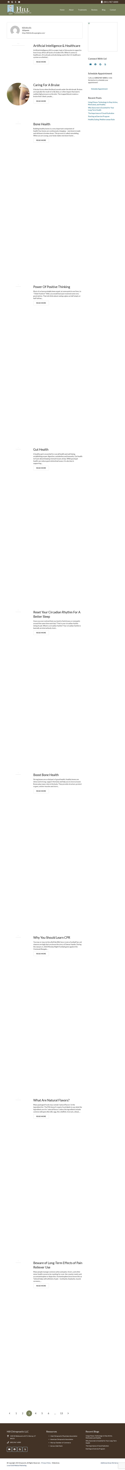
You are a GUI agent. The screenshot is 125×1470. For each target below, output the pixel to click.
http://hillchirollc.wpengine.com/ (33, 33)
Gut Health (40, 449)
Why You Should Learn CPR (51, 937)
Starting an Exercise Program (98, 116)
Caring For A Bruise (46, 85)
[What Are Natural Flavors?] (18, 1171)
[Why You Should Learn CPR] (18, 1008)
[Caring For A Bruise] (18, 94)
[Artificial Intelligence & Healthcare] (18, 55)
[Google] (12, 2)
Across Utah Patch (56, 1446)
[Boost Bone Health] (18, 846)
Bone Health (41, 124)
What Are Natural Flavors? (51, 1100)
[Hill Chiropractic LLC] (20, 9)
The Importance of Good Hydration (101, 113)
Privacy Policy (46, 1463)
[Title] (19, 2)
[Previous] (10, 1413)
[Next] (68, 1413)
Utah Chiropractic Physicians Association (63, 1436)
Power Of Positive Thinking (51, 287)
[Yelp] (15, 2)
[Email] (90, 64)
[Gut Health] (18, 520)
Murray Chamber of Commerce (60, 1443)
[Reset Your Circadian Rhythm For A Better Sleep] (18, 683)
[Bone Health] (18, 195)
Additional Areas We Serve (109, 1463)
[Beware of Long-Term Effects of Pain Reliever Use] (18, 1334)
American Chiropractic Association (61, 1439)
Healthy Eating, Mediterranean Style (101, 119)
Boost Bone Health (46, 775)
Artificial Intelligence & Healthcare (56, 46)
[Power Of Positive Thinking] (18, 358)
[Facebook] (8, 2)
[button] (75, 10)
